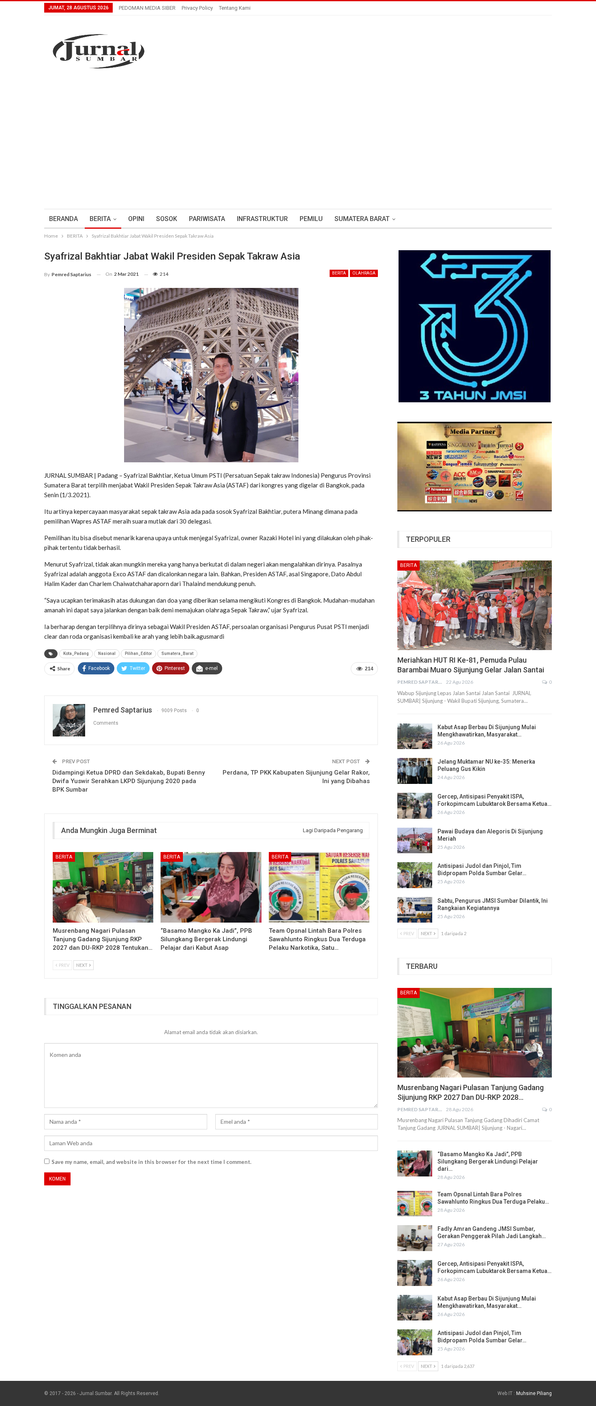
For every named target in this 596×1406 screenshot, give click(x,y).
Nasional (107, 653)
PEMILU (311, 219)
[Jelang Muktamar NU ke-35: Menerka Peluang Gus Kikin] (414, 771)
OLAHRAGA (363, 273)
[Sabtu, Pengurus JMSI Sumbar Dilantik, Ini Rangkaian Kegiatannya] (414, 910)
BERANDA (63, 219)
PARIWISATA (207, 219)
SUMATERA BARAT (362, 219)
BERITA (100, 219)
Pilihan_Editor (138, 653)
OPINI (136, 219)
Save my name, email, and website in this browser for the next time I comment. (151, 1162)
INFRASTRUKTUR (262, 219)
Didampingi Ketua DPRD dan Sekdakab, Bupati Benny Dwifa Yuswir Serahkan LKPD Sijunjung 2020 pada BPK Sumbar (128, 781)
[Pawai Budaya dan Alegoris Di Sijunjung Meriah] (414, 841)
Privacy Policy (197, 8)
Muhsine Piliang (534, 1393)
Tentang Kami (235, 8)
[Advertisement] (298, 148)
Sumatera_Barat (177, 653)
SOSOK (166, 219)
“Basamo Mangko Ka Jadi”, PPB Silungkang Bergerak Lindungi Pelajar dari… (487, 1161)
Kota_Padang (76, 653)
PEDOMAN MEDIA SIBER (147, 8)
